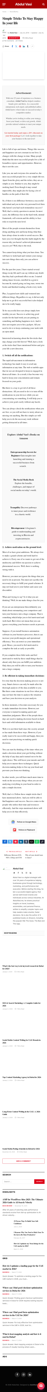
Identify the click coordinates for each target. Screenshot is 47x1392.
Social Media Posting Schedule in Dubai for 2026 (21, 1148)
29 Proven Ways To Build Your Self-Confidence (26, 1222)
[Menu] (4, 4)
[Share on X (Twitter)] (16, 46)
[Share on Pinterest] (20, 46)
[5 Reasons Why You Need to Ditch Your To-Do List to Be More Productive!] (7, 1235)
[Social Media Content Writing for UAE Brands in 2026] (23, 1025)
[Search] (43, 4)
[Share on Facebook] (12, 46)
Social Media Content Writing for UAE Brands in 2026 (21, 1041)
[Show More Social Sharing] (32, 46)
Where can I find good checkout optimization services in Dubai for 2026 (22, 1289)
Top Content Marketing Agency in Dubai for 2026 (21, 1077)
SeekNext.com (35, 1385)
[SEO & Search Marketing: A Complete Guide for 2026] (23, 988)
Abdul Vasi (13, 33)
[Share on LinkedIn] (24, 46)
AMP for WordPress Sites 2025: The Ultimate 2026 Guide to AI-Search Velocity (23, 1201)
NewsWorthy (14, 38)
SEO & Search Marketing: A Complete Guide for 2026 (21, 1004)
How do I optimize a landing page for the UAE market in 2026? (23, 1267)
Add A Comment (23, 1161)
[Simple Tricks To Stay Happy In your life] (23, 66)
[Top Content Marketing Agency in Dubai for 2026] (23, 1062)
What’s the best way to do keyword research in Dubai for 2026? (23, 967)
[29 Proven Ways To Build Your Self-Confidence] (7, 1224)
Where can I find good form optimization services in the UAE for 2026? (21, 1314)
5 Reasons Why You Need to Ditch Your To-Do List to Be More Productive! (29, 1233)
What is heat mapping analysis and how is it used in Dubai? (22, 1335)
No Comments (9, 41)
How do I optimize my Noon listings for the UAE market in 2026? (28, 1244)
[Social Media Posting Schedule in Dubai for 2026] (23, 1134)
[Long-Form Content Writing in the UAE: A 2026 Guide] (23, 1096)
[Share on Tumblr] (28, 46)
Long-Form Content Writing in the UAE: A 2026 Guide (21, 1113)
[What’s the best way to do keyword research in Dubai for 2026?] (23, 951)
